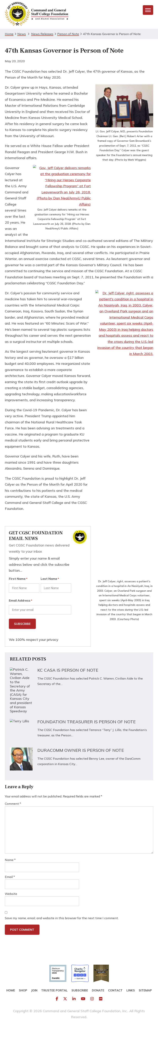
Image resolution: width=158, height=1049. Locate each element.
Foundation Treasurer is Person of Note (86, 721)
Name (10, 860)
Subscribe (22, 624)
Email (10, 877)
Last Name (50, 579)
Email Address (20, 600)
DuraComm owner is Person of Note (80, 750)
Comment (13, 804)
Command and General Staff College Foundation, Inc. (36, 14)
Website (11, 894)
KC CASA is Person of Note (67, 670)
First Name (18, 579)
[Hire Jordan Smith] (79, 1029)
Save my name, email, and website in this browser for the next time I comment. (61, 918)
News (21, 34)
